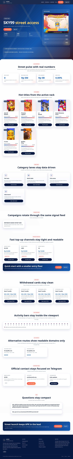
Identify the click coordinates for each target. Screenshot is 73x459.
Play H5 (65, 426)
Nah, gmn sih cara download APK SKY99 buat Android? (25, 412)
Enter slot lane (14, 184)
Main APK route (31, 383)
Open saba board (13, 200)
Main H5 (15, 29)
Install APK (58, 267)
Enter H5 (65, 267)
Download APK (7, 29)
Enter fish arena (59, 184)
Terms (63, 456)
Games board (24, 444)
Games (42, 2)
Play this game (11, 124)
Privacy (65, 456)
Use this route (11, 259)
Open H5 (67, 2)
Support (69, 456)
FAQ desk (24, 446)
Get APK (60, 2)
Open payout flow (10, 301)
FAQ (56, 2)
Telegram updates (42, 446)
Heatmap (52, 2)
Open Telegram (54, 383)
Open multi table (36, 184)
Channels (47, 2)
